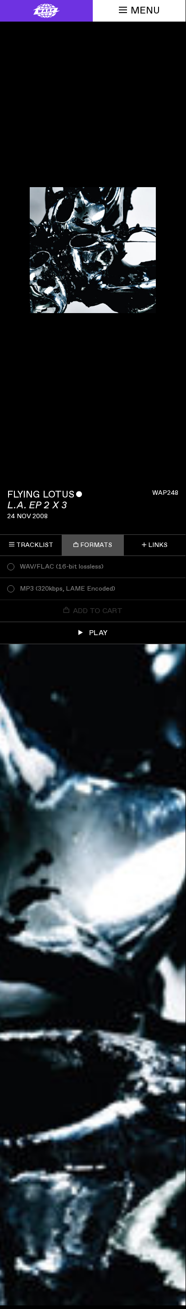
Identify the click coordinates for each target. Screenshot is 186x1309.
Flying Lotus (40, 494)
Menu (145, 10)
